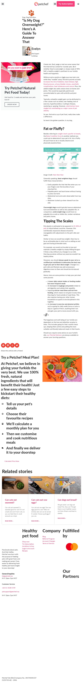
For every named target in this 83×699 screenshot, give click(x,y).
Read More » (9, 521)
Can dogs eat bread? (67, 500)
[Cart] (78, 4)
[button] (2, 4)
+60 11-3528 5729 (8, 588)
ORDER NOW (12, 104)
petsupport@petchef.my (10, 591)
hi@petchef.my (7, 576)
